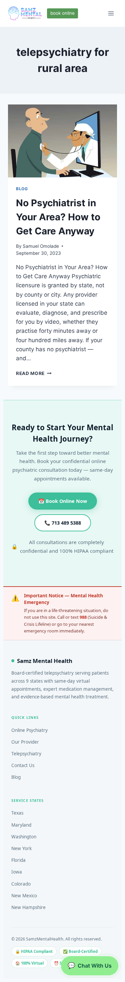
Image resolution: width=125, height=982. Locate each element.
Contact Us (22, 765)
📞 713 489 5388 (62, 523)
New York (21, 848)
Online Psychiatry (29, 730)
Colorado (21, 884)
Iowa (16, 872)
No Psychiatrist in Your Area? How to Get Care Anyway (58, 217)
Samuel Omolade (41, 246)
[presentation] (62, 140)
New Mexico (24, 896)
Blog (16, 777)
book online (62, 13)
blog (22, 188)
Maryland (21, 825)
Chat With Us (90, 965)
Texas (17, 813)
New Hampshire (28, 907)
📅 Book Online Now (62, 501)
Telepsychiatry (26, 754)
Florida (18, 860)
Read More (34, 373)
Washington (23, 837)
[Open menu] (111, 13)
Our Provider (25, 742)
